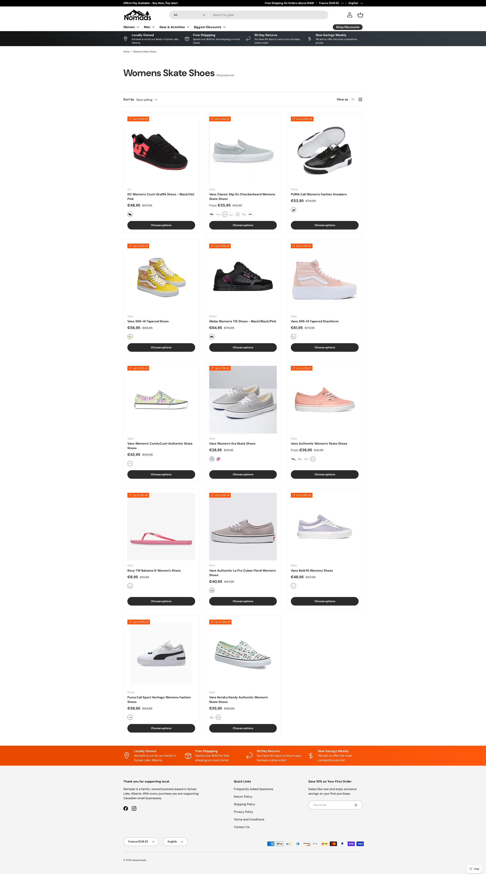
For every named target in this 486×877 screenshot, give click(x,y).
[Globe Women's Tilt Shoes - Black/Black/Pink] (243, 277)
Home (126, 51)
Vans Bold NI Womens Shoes (312, 571)
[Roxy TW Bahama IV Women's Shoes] (161, 527)
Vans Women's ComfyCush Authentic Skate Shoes (160, 446)
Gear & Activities (172, 27)
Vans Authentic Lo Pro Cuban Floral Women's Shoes (242, 573)
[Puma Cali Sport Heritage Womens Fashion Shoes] (161, 653)
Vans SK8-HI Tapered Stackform (315, 321)
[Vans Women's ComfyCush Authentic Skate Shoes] (161, 400)
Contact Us (241, 827)
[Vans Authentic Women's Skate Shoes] (325, 400)
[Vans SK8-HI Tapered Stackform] (325, 277)
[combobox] (248, 15)
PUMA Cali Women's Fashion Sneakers (319, 194)
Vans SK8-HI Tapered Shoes (148, 321)
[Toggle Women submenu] (138, 27)
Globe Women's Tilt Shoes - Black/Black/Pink (242, 321)
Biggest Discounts (207, 27)
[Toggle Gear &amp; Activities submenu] (188, 27)
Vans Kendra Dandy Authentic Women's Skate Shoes (238, 699)
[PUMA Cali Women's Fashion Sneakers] (325, 150)
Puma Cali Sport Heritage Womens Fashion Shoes (159, 699)
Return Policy (243, 797)
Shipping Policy (244, 804)
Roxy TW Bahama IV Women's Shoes (154, 571)
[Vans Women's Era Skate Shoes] (243, 400)
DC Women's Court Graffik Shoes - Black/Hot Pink (160, 196)
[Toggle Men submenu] (153, 27)
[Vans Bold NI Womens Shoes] (325, 527)
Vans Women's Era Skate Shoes (232, 444)
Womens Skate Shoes (144, 51)
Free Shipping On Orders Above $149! (289, 3)
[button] (360, 15)
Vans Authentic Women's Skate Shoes (319, 444)
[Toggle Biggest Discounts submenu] (224, 27)
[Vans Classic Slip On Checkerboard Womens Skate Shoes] (243, 150)
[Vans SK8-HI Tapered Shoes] (161, 277)
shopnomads (139, 860)
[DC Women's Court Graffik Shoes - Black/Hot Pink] (161, 150)
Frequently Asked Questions (253, 789)
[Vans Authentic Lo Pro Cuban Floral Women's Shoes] (243, 527)
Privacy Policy (243, 812)
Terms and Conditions (249, 819)
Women (129, 27)
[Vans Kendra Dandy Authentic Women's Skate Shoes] (243, 653)
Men (147, 27)
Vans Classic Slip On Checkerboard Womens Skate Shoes (242, 196)
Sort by (128, 99)
